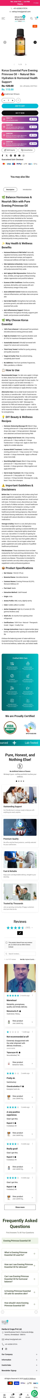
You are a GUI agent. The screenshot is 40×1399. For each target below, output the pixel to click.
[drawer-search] (31, 18)
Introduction (27, 189)
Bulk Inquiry (11, 150)
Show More (11, 1048)
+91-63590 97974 (20, 8)
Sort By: (22, 959)
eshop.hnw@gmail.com (21, 12)
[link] (10, 727)
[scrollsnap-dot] (16, 781)
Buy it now (20, 113)
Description (10, 189)
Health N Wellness (29, 1378)
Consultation (28, 150)
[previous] (4, 42)
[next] (35, 42)
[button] (18, 100)
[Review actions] (32, 995)
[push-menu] (3, 18)
